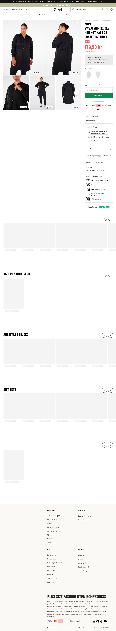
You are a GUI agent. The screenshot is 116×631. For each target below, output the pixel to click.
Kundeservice (51, 555)
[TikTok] (101, 621)
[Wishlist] (78, 23)
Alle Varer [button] (6, 15)
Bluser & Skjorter (53, 519)
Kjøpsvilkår (65, 628)
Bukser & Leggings (53, 527)
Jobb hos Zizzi (83, 563)
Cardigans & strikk (53, 531)
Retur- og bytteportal (54, 563)
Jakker (49, 523)
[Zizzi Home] (58, 9)
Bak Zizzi (81, 555)
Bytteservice (51, 559)
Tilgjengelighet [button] (52, 578)
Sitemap (85, 628)
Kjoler (49, 535)
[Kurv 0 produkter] (111, 9)
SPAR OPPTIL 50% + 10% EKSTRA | (58, 5)
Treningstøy (94, 20)
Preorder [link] (60, 15)
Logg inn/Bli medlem (85, 516)
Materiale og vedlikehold (94, 163)
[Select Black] (89, 74)
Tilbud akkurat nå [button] (39, 15)
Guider (29, 9)
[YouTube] (105, 621)
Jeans (49, 543)
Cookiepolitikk (75, 628)
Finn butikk (51, 567)
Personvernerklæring (53, 628)
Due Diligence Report (85, 567)
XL (92, 90)
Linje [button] (51, 15)
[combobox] (82, 9)
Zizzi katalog (82, 571)
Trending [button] (26, 15)
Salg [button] (67, 15)
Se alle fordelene (83, 520)
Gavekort (50, 574)
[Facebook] (97, 621)
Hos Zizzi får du (91, 127)
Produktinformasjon (93, 149)
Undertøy (50, 539)
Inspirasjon (16, 9)
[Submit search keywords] (73, 9)
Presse (80, 559)
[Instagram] (94, 621)
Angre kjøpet (51, 582)
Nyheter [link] (17, 15)
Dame (86, 20)
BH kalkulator (52, 570)
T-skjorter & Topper (53, 516)
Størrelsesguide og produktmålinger (98, 156)
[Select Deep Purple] (98, 74)
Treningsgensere (106, 20)
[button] (108, 60)
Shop (5, 9)
